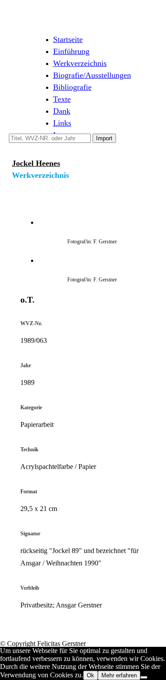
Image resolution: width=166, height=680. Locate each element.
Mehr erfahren (119, 675)
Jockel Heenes (36, 163)
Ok (90, 675)
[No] (143, 677)
